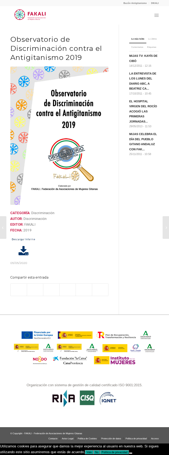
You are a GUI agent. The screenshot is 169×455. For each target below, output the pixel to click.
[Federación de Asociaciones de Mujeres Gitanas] (30, 15)
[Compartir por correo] (100, 290)
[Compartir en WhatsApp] (51, 290)
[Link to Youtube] (156, 432)
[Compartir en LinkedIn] (84, 290)
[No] (130, 453)
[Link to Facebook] (137, 432)
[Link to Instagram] (131, 432)
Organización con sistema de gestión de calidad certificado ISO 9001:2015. (84, 385)
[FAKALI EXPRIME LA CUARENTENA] (3, 227)
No (96, 452)
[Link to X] (149, 432)
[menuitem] (135, 3)
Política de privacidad (114, 452)
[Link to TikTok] (143, 432)
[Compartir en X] (35, 290)
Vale (89, 452)
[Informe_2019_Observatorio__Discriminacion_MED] (59, 135)
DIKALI (155, 3)
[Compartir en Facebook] (19, 290)
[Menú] (156, 15)
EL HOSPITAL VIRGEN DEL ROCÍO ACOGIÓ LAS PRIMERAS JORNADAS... (143, 111)
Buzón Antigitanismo (135, 3)
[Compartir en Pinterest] (68, 290)
